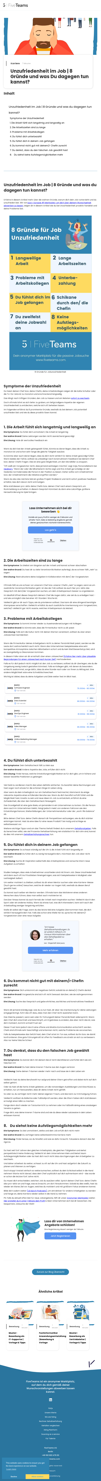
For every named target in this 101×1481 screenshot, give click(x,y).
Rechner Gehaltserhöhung (50, 1421)
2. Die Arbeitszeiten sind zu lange (27, 127)
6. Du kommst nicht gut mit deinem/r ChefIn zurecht (38, 145)
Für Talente (50, 1438)
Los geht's (50, 529)
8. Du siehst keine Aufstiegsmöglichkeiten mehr (36, 154)
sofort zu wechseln (80, 398)
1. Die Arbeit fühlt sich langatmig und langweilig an (37, 122)
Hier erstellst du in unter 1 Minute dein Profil (24, 1200)
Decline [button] (14, 1477)
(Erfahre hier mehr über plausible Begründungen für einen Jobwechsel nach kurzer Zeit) (50, 658)
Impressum (50, 1471)
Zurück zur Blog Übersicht (50, 1271)
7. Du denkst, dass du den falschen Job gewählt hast (39, 150)
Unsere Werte (50, 1412)
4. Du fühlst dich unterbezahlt (26, 136)
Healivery (8, 469)
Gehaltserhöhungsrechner (37, 834)
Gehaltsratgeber (83, 828)
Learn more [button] (11, 1469)
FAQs (50, 1408)
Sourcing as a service (50, 1434)
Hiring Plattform (50, 1430)
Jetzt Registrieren (60, 1235)
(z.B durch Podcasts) (37, 1190)
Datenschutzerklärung (50, 1476)
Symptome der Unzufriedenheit (27, 118)
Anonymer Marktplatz (77, 1198)
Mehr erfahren (50, 950)
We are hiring (50, 1417)
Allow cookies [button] (37, 1477)
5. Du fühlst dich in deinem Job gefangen (32, 141)
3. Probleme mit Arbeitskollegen (27, 131)
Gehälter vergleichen (51, 1425)
